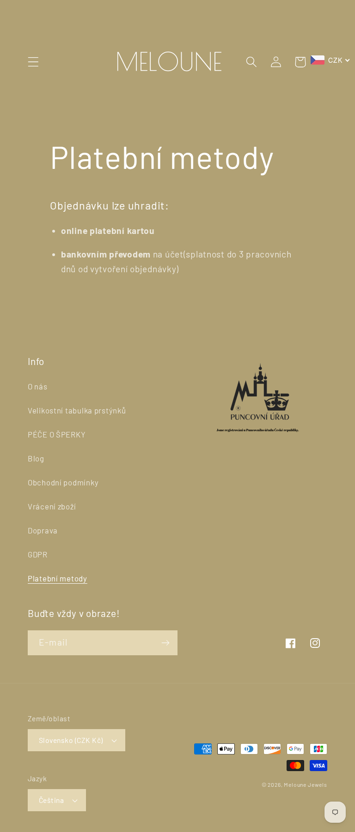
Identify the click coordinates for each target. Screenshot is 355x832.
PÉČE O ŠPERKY (57, 434)
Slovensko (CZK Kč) (71, 740)
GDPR (38, 554)
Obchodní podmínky (63, 482)
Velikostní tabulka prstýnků (77, 410)
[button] (33, 62)
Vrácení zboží (52, 506)
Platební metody (57, 578)
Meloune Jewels (305, 784)
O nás (38, 386)
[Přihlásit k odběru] (165, 642)
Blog (36, 458)
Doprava (43, 530)
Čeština (51, 800)
